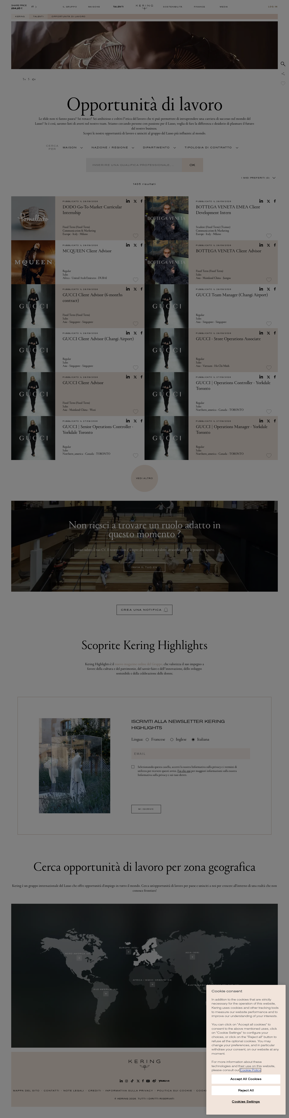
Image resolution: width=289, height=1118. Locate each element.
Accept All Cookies (246, 1079)
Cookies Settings (246, 1101)
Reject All (246, 1090)
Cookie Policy (250, 1070)
